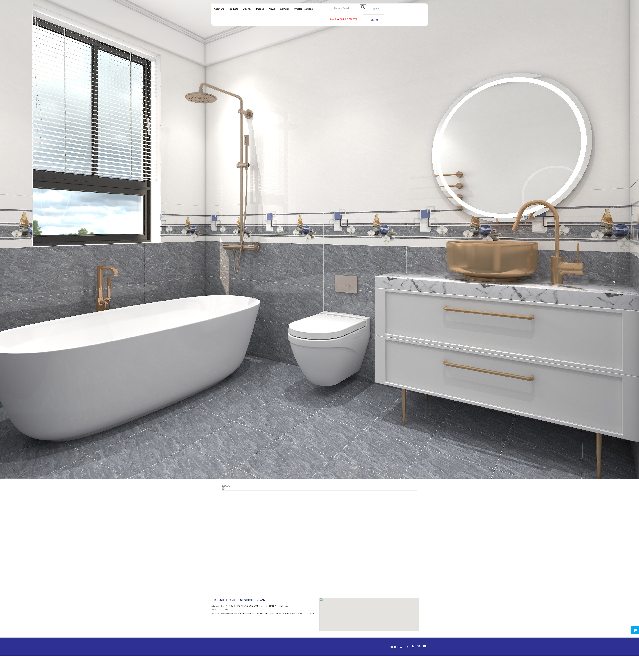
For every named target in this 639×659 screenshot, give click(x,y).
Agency (247, 8)
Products (233, 8)
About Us (219, 8)
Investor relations (303, 8)
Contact (284, 8)
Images (260, 8)
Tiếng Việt (374, 8)
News (272, 8)
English (374, 20)
